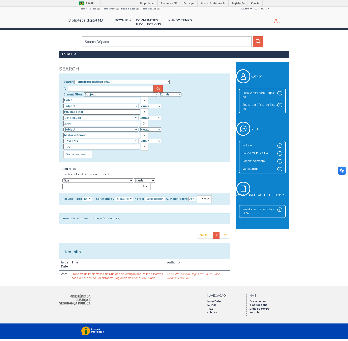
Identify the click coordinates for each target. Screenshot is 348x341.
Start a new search (78, 154)
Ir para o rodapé (150, 9)
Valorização (250, 168)
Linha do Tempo (179, 20)
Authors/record (176, 198)
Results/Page (72, 198)
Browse (122, 20)
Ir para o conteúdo (89, 9)
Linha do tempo (260, 308)
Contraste (261, 9)
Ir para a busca (129, 9)
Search (254, 312)
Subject (212, 312)
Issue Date (214, 301)
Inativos (247, 145)
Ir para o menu (110, 9)
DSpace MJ (69, 54)
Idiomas (245, 9)
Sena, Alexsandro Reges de (185, 274)
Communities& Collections (148, 22)
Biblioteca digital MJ (85, 20)
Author (211, 304)
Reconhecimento (253, 161)
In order (139, 198)
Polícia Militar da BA (255, 153)
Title (210, 308)
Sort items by (105, 198)
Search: (68, 81)
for (65, 88)
